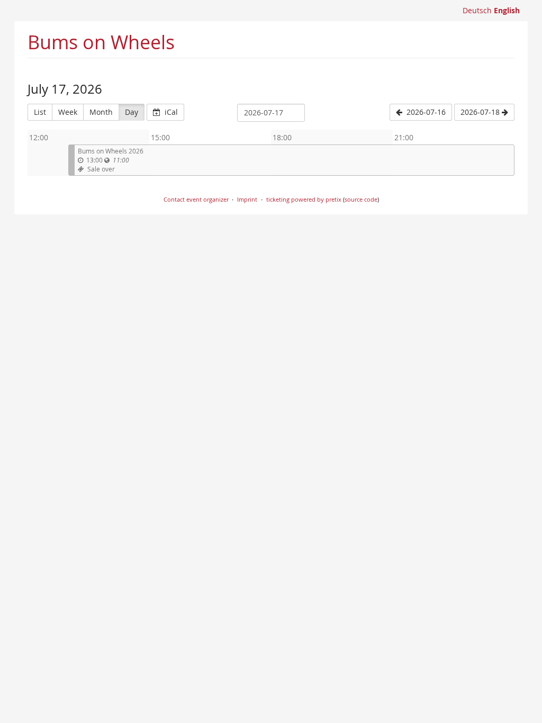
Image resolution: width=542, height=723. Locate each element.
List (40, 112)
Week (67, 112)
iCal (170, 112)
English (507, 10)
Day (131, 112)
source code (361, 199)
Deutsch (477, 10)
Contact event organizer (196, 199)
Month (101, 112)
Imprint (247, 199)
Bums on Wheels (101, 42)
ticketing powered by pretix (303, 199)
